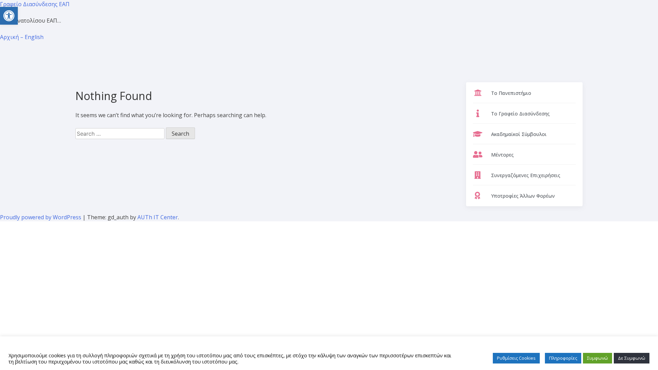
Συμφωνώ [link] (597, 358)
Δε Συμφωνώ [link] (631, 358)
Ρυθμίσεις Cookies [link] (516, 358)
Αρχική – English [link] (22, 37)
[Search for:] (120, 133)
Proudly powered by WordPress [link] (41, 217)
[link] (9, 16)
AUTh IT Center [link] (157, 217)
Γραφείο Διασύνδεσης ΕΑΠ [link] (35, 4)
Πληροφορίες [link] (563, 358)
